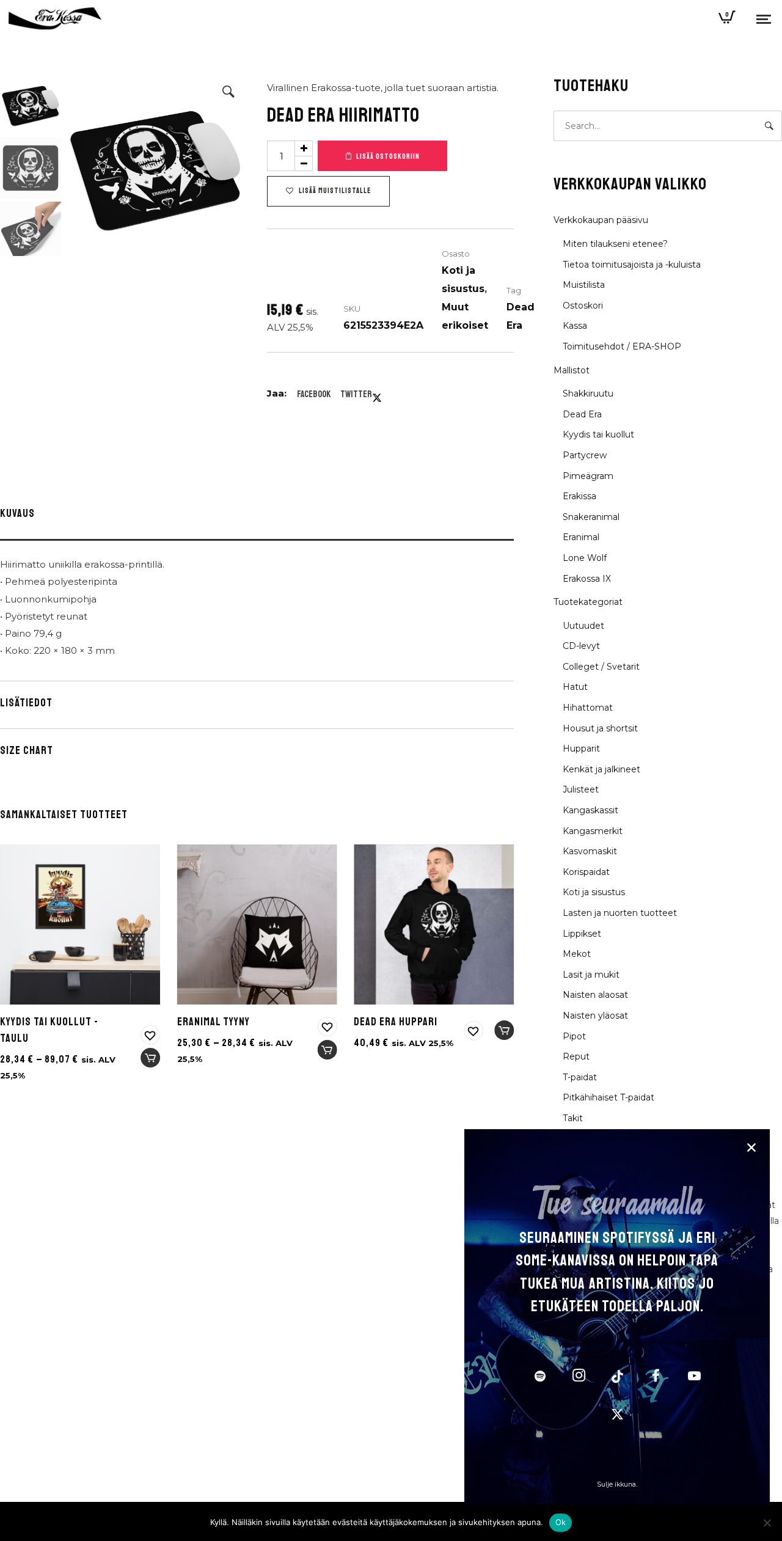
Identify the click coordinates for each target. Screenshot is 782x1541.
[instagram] (578, 1377)
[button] (228, 91)
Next (231, 165)
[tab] (257, 516)
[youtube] (694, 1382)
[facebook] (655, 1377)
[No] (767, 1523)
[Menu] (763, 18)
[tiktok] (617, 1377)
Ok (560, 1522)
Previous (79, 165)
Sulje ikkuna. (617, 1484)
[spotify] (540, 1377)
